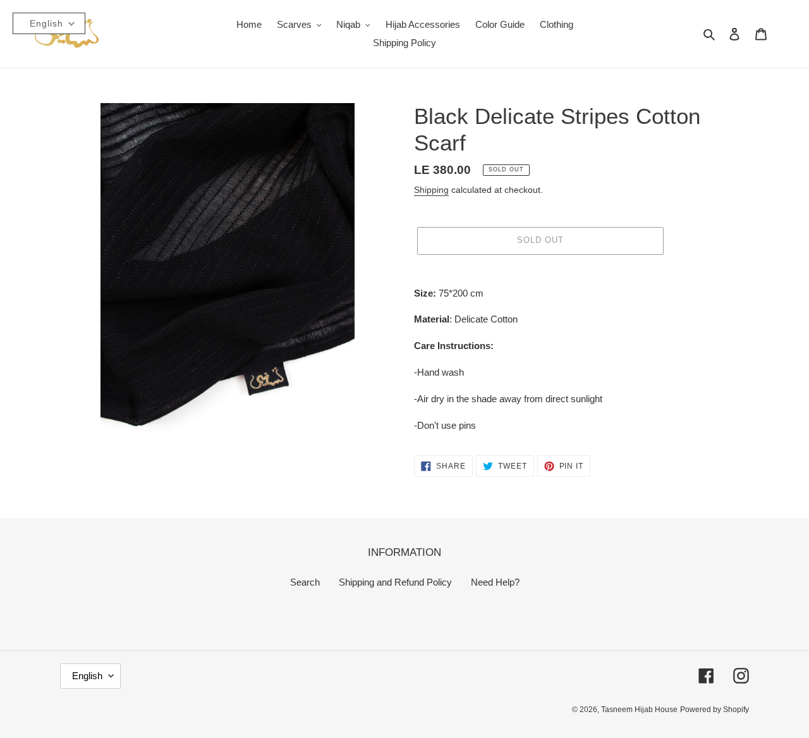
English (87, 675)
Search (305, 582)
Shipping (431, 190)
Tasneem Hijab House (639, 709)
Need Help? (495, 582)
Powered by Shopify (714, 709)
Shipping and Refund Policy (395, 582)
